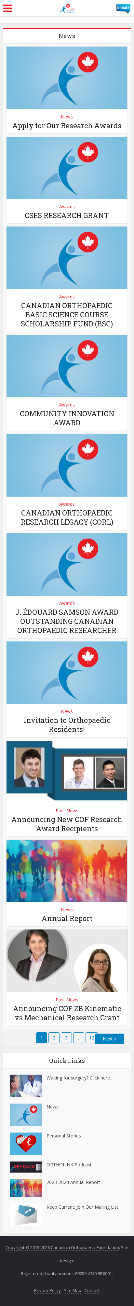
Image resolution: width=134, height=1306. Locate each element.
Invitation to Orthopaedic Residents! (67, 724)
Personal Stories (64, 1136)
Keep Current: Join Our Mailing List (82, 1207)
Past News (67, 810)
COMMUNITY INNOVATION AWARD (67, 418)
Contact (92, 1290)
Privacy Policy (47, 1290)
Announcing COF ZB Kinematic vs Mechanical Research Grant (67, 1013)
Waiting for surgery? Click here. (79, 1078)
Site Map (72, 1290)
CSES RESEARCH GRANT (67, 215)
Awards (67, 206)
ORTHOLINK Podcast (69, 1165)
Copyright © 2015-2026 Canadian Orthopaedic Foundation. (63, 1247)
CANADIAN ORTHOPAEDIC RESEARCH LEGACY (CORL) (67, 517)
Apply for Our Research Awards (66, 125)
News (67, 117)
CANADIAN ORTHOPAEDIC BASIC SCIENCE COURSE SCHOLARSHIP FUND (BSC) (67, 314)
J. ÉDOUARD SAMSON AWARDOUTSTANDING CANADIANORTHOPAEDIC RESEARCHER (66, 621)
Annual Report (67, 918)
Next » (109, 1039)
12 (91, 1038)
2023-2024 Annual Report (73, 1182)
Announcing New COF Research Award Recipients (66, 824)
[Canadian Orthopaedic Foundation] (67, 8)
